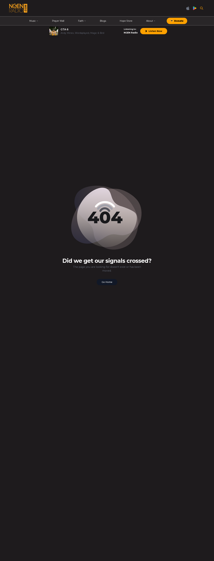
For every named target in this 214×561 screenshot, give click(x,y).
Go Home (107, 282)
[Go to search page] (201, 8)
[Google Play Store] (195, 8)
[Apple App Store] (187, 8)
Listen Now (155, 31)
